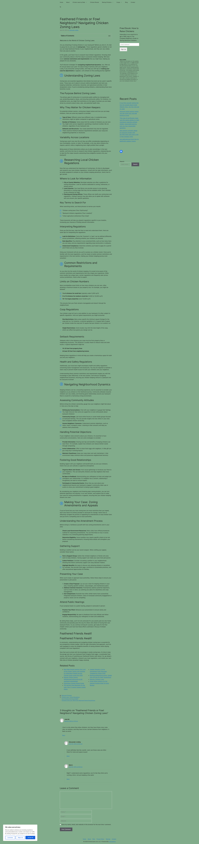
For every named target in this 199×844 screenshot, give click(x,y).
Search (135, 164)
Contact (133, 2)
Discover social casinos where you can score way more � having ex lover (129, 113)
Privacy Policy (100, 839)
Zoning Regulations (75, 697)
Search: (122, 161)
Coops (118, 2)
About (67, 2)
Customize (10, 837)
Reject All (20, 837)
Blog (126, 2)
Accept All (30, 837)
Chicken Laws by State (79, 2)
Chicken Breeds (94, 2)
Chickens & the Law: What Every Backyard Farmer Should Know (78, 700)
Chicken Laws (65, 697)
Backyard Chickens (67, 695)
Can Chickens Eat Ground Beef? (70, 698)
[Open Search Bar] (60, 7)
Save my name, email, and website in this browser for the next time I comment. (86, 824)
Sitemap (108, 839)
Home (61, 2)
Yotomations (112, 841)
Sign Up (123, 49)
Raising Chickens (106, 2)
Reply (63, 735)
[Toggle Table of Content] (108, 36)
